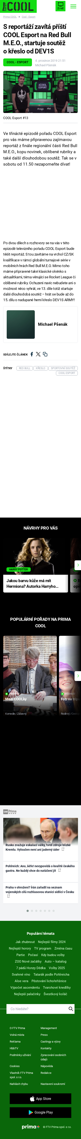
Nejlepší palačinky (27, 994)
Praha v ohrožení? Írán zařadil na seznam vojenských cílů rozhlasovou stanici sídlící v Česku (40, 890)
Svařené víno (21, 974)
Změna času (63, 948)
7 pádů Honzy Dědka (31, 968)
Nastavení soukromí (53, 1084)
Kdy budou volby (53, 955)
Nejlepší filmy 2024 (51, 942)
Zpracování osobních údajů (53, 1057)
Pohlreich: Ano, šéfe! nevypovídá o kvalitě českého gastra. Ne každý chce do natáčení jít (40, 868)
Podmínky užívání (20, 1055)
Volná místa (17, 1034)
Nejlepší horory (20, 948)
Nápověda (47, 1066)
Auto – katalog (55, 961)
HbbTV (14, 1048)
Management (49, 1028)
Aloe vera (21, 981)
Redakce (46, 1072)
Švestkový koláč (55, 994)
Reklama (15, 1041)
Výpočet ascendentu (25, 988)
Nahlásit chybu (19, 1084)
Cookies (15, 1066)
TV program (42, 948)
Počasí (33, 955)
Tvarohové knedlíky (57, 988)
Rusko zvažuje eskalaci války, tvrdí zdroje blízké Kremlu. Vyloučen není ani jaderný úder (38, 847)
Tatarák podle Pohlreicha (51, 974)
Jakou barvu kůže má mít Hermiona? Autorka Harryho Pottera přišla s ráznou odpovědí (31, 583)
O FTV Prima (17, 1028)
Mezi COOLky (16, 699)
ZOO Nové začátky (28, 961)
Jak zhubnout (25, 942)
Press (44, 1034)
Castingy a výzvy (50, 1041)
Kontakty (46, 1048)
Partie (20, 955)
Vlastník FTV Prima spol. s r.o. (21, 1075)
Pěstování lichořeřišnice (49, 981)
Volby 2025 (57, 968)
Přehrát (14, 693)
